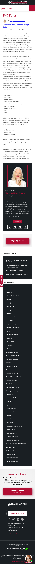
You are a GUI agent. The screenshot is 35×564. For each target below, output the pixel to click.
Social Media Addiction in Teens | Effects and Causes (16, 266)
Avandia (8, 299)
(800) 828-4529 (17, 513)
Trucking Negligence (12, 440)
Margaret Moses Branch (17, 21)
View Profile (17, 221)
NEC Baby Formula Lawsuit (14, 270)
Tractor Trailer (10, 429)
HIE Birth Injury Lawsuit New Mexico (17, 274)
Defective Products (12, 334)
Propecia (8, 401)
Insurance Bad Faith (12, 359)
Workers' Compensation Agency (16, 444)
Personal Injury (11, 394)
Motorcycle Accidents (13, 387)
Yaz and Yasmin (11, 454)
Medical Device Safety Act (14, 377)
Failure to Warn (10, 341)
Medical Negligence (12, 380)
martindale (20, 227)
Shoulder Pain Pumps (12, 412)
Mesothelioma (10, 384)
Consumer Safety (11, 317)
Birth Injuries (10, 303)
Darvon (8, 331)
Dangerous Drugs (11, 324)
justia (9, 227)
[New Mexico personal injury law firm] (17, 2)
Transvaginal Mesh (12, 433)
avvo (15, 227)
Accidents (9, 289)
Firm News (9, 345)
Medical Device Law (12, 373)
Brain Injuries (10, 306)
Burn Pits (9, 313)
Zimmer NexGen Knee (12, 461)
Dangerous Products (12, 327)
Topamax (8, 415)
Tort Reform (9, 419)
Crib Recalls (9, 320)
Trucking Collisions (12, 436)
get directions (12, 534)
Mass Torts (9, 370)
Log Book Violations (12, 366)
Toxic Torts (9, 422)
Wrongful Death (10, 447)
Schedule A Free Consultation (17, 241)
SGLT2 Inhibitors (11, 408)
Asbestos (9, 292)
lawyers (26, 227)
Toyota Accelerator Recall (14, 426)
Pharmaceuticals (11, 398)
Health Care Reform (12, 352)
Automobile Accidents (13, 296)
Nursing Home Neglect (13, 391)
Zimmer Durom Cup (12, 458)
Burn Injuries (10, 310)
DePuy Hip (9, 338)
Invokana (8, 363)
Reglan (8, 405)
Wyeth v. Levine (10, 451)
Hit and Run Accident (12, 356)
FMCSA (8, 349)
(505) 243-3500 (7, 9)
